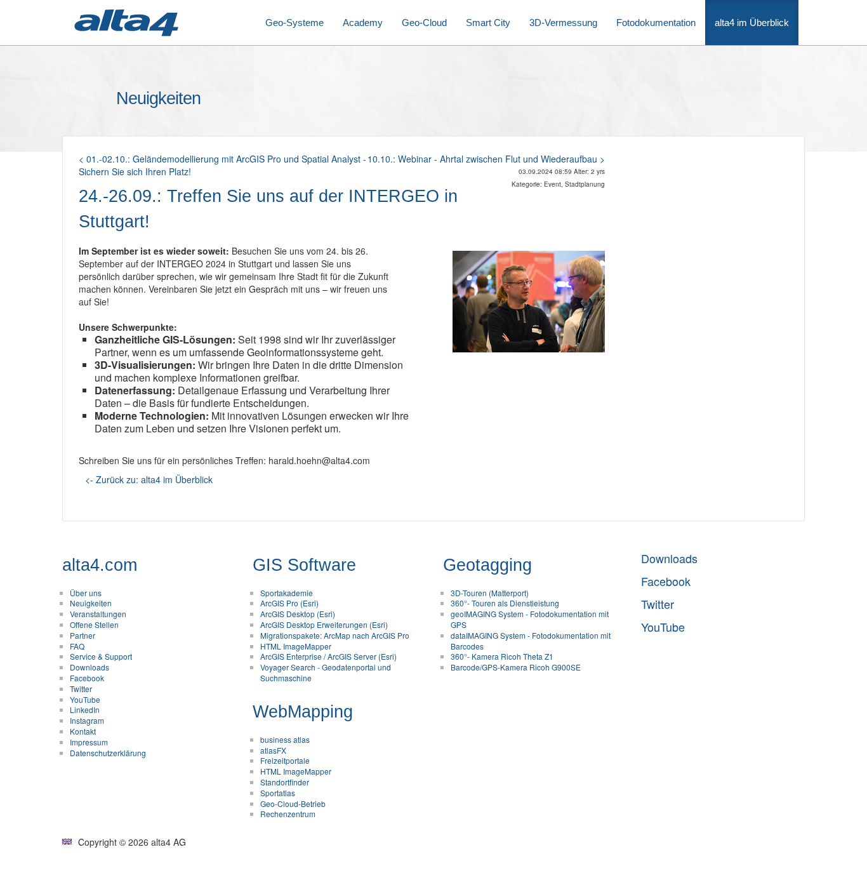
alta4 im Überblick (752, 22)
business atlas (285, 739)
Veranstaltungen (98, 613)
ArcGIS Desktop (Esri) (297, 613)
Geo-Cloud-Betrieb (293, 803)
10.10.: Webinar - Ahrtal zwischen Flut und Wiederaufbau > (486, 158)
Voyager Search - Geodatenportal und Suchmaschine (325, 672)
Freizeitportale (285, 760)
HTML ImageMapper (295, 646)
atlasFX (273, 750)
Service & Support (101, 656)
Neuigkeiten (91, 602)
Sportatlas (277, 792)
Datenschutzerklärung (108, 752)
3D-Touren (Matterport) (490, 592)
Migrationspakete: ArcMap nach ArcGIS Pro (334, 635)
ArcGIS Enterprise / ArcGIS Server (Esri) (328, 656)
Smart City (488, 22)
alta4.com (99, 565)
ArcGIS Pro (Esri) (289, 602)
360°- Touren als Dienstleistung (505, 602)
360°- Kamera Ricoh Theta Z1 (502, 656)
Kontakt (83, 731)
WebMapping (303, 711)
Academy (363, 22)
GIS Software (304, 565)
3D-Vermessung (563, 22)
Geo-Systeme (294, 22)
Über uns (86, 592)
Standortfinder (284, 782)
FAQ (77, 646)
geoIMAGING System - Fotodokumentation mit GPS (530, 619)
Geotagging (487, 565)
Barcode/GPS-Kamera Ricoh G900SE (516, 667)
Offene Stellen (94, 624)
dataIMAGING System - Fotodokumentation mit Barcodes (531, 640)
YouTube (85, 699)
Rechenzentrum (287, 813)
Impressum (89, 742)
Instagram (87, 720)
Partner (82, 635)
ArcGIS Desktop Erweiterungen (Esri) (324, 624)
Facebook (87, 677)
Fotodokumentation (656, 22)
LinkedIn (85, 709)
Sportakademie (286, 592)
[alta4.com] (126, 22)
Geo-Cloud (424, 22)
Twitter (81, 688)
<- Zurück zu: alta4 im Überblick (149, 479)
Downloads (89, 667)
